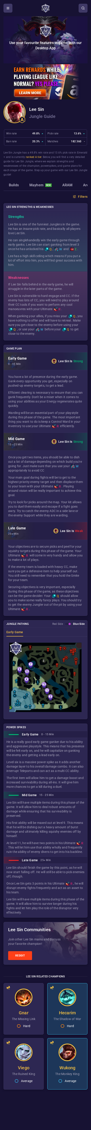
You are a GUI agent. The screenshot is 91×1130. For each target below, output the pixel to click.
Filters (82, 196)
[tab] (14, 185)
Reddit (20, 955)
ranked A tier (33, 157)
